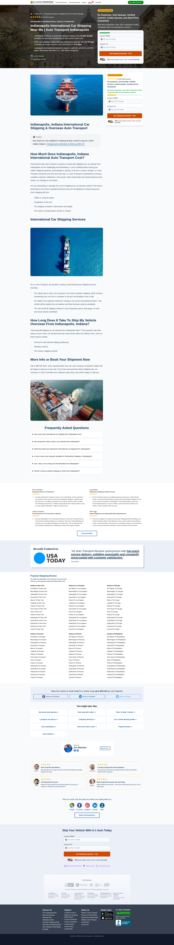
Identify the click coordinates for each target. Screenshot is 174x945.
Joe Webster (40, 56)
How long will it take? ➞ (87, 712)
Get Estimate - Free (120, 53)
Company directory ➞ (87, 719)
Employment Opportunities (89, 917)
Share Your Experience (87, 815)
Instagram (87, 809)
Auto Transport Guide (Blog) (51, 927)
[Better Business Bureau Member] (123, 923)
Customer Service (70, 913)
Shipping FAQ (47, 917)
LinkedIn (95, 809)
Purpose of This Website (89, 915)
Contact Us (84, 924)
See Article (75, 561)
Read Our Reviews (49, 915)
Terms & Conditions (70, 922)
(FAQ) (57, 922)
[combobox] (120, 39)
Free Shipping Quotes (50, 913)
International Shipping (50, 924)
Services (61, 2)
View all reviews (87, 533)
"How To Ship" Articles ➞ (125, 712)
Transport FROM (104, 36)
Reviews (74, 2)
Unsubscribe (68, 929)
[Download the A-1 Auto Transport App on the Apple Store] (107, 918)
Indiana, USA (38, 14)
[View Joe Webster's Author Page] (68, 748)
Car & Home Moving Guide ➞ (125, 719)
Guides (84, 2)
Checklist (98, 2)
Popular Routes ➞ (125, 727)
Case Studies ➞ (49, 734)
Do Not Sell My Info (70, 919)
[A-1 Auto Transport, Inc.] (42, 2)
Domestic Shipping (49, 922)
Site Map (45, 929)
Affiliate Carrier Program (89, 920)
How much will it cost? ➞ (87, 727)
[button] (136, 2)
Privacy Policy (69, 926)
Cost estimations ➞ (48, 727)
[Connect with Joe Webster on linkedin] (77, 750)
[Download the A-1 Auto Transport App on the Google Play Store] (107, 913)
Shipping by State (48, 920)
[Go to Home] (31, 14)
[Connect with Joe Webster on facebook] (75, 750)
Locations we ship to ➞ (49, 719)
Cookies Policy (69, 924)
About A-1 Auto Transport (89, 913)
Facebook (79, 809)
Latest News (85, 922)
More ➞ (105, 748)
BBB (102, 809)
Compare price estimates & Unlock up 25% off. (66, 144)
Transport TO (103, 44)
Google (72, 809)
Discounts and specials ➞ (49, 712)
